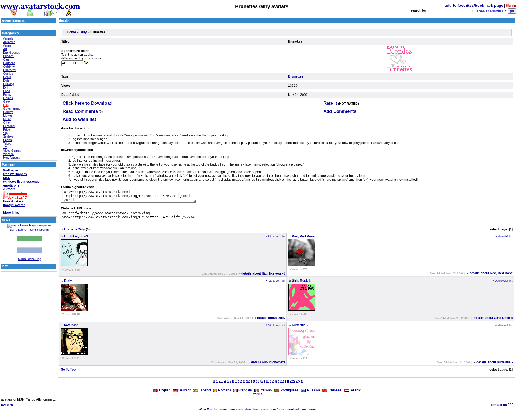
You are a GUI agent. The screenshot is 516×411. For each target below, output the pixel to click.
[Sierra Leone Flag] (29, 256)
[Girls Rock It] (301, 309)
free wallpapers (15, 174)
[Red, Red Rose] (301, 264)
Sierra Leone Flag (29, 259)
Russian (313, 390)
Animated (9, 42)
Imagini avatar (14, 205)
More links (11, 213)
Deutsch (184, 390)
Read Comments (80, 111)
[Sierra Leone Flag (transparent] (29, 225)
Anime (7, 45)
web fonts (309, 409)
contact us (499, 405)
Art (5, 49)
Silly (5, 133)
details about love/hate (268, 362)
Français (245, 390)
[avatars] (40, 14)
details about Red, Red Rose (491, 273)
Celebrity (9, 66)
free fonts (236, 409)
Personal (9, 126)
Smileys (8, 136)
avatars (7, 405)
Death (7, 77)
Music (7, 119)
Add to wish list (79, 119)
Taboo (7, 143)
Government (11, 108)
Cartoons (9, 63)
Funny (7, 94)
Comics (8, 73)
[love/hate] (74, 354)
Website (8, 154)
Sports (7, 140)
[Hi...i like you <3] (74, 265)
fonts (223, 409)
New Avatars (11, 157)
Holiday (8, 112)
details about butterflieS (494, 362)
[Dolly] (74, 309)
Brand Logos (11, 52)
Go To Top (68, 369)
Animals (8, 38)
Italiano (265, 390)
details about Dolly (271, 317)
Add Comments (339, 111)
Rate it (330, 103)
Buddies (8, 56)
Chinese (334, 390)
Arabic (355, 390)
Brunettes (295, 76)
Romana (224, 390)
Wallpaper (11, 170)
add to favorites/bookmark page (474, 5)
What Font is (208, 409)
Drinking (8, 84)
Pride (6, 129)
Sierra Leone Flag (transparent (29, 229)
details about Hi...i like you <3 (263, 273)
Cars (6, 59)
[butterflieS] (301, 354)
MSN (6, 178)
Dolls (6, 80)
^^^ (510, 405)
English (164, 390)
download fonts (256, 409)
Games (8, 98)
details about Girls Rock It (493, 317)
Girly (6, 105)
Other (7, 122)
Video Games (12, 150)
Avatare (9, 189)
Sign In (511, 6)
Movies (8, 115)
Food (6, 91)
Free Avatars (13, 201)
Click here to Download (87, 103)
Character (9, 70)
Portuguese (288, 390)
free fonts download (284, 409)
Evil (5, 87)
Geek (6, 101)
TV (5, 147)
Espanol (204, 390)
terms (258, 394)
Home (71, 32)
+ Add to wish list (275, 236)
